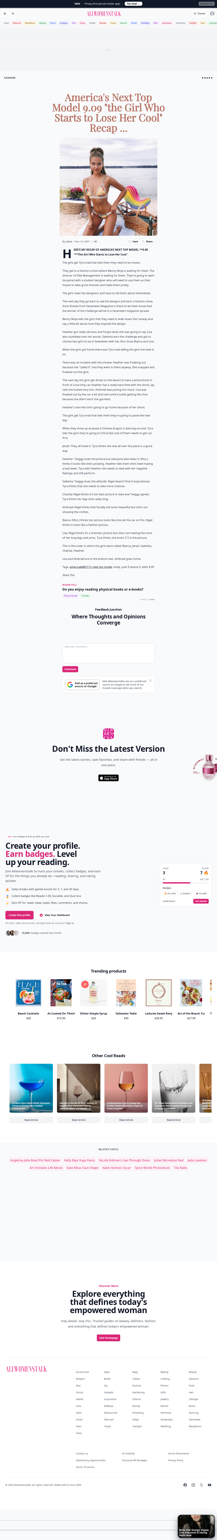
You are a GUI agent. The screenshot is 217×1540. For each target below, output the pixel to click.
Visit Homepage (108, 1337)
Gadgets (64, 23)
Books (134, 23)
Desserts (194, 1378)
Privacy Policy (175, 1460)
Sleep (82, 23)
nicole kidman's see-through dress (124, 1160)
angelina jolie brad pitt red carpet (35, 1160)
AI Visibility (128, 1453)
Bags (135, 1372)
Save (135, 241)
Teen (202, 23)
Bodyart (80, 1378)
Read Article (38, 1120)
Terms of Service (85, 1467)
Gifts (155, 23)
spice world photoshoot (152, 1168)
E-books (85, 595)
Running (194, 1412)
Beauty (42, 23)
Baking (164, 1372)
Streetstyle (167, 1419)
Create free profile (19, 915)
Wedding (145, 23)
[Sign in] (212, 13)
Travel (107, 1426)
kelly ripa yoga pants (79, 1160)
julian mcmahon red (169, 1160)
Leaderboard (169, 901)
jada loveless (197, 1160)
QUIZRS (152, 599)
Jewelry (165, 1399)
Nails (79, 1412)
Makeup (108, 1406)
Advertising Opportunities (91, 1460)
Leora (69, 241)
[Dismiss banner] (150, 680)
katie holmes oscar (117, 1168)
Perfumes (166, 1412)
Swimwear (167, 23)
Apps (107, 1372)
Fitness (165, 1385)
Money (136, 1406)
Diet (74, 23)
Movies (103, 23)
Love (78, 1406)
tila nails (180, 1168)
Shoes (53, 23)
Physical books (70, 595)
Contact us (82, 1453)
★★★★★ (207, 77)
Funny (113, 23)
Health (92, 23)
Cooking (165, 1378)
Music (192, 1406)
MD (95, 241)
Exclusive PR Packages (134, 1460)
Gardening (138, 1392)
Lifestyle (193, 1399)
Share (149, 241)
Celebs (136, 1378)
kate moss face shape (82, 1168)
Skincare (17, 23)
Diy (106, 1385)
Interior (123, 23)
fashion (9, 77)
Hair (191, 1392)
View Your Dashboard (57, 915)
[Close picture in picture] (180, 1517)
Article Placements (178, 1453)
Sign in (70, 923)
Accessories (82, 1372)
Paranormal (110, 1412)
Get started (201, 901)
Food (6, 23)
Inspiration (110, 1399)
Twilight (192, 23)
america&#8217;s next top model (91, 567)
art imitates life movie (46, 1168)
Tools (79, 1433)
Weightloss (30, 23)
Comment (70, 669)
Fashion (136, 1385)
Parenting (180, 23)
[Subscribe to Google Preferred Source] (82, 684)
